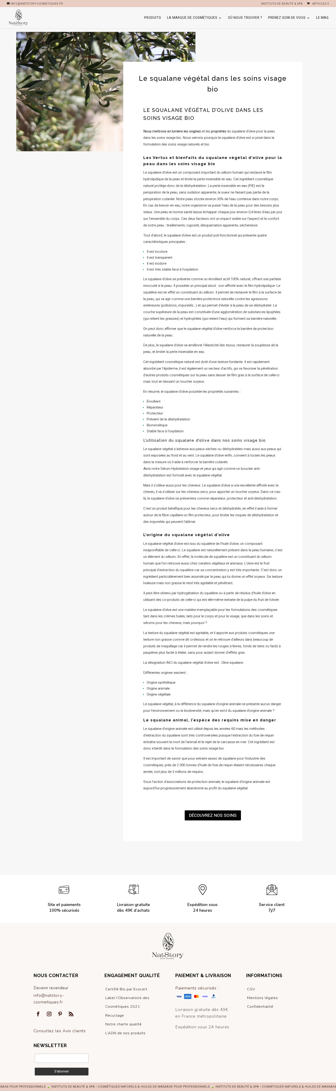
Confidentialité (260, 1006)
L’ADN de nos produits (125, 1033)
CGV (251, 989)
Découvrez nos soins (213, 815)
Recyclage (114, 1015)
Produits (152, 18)
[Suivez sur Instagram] (49, 1013)
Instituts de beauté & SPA (282, 4)
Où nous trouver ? (245, 18)
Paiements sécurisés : (197, 988)
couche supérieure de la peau (165, 311)
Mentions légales (262, 997)
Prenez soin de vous (287, 18)
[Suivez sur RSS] (71, 1013)
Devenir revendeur (51, 988)
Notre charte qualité (123, 1024)
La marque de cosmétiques (192, 18)
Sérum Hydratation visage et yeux (185, 468)
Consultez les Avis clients (60, 1031)
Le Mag (322, 18)
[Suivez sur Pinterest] (60, 1013)
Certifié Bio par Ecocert (126, 989)
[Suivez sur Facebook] (38, 1013)
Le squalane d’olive (157, 172)
